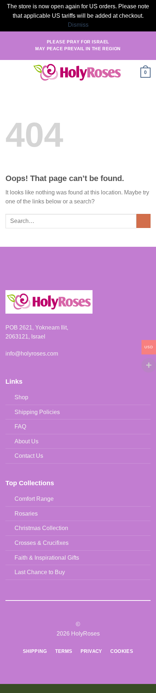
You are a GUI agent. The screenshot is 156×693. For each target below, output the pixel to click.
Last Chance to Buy (40, 572)
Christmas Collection (41, 528)
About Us (26, 441)
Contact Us (29, 456)
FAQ (20, 426)
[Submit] (143, 221)
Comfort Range (34, 499)
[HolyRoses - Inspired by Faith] (77, 72)
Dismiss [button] (78, 25)
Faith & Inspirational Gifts (47, 558)
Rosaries (26, 514)
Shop (21, 397)
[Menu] (9, 72)
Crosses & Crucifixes (42, 543)
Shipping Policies (37, 412)
